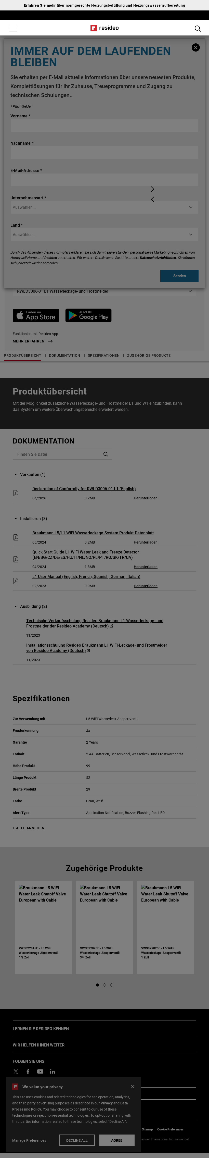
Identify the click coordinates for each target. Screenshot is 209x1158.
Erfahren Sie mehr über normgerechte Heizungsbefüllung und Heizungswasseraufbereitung (104, 5)
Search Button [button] (198, 29)
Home (104, 28)
